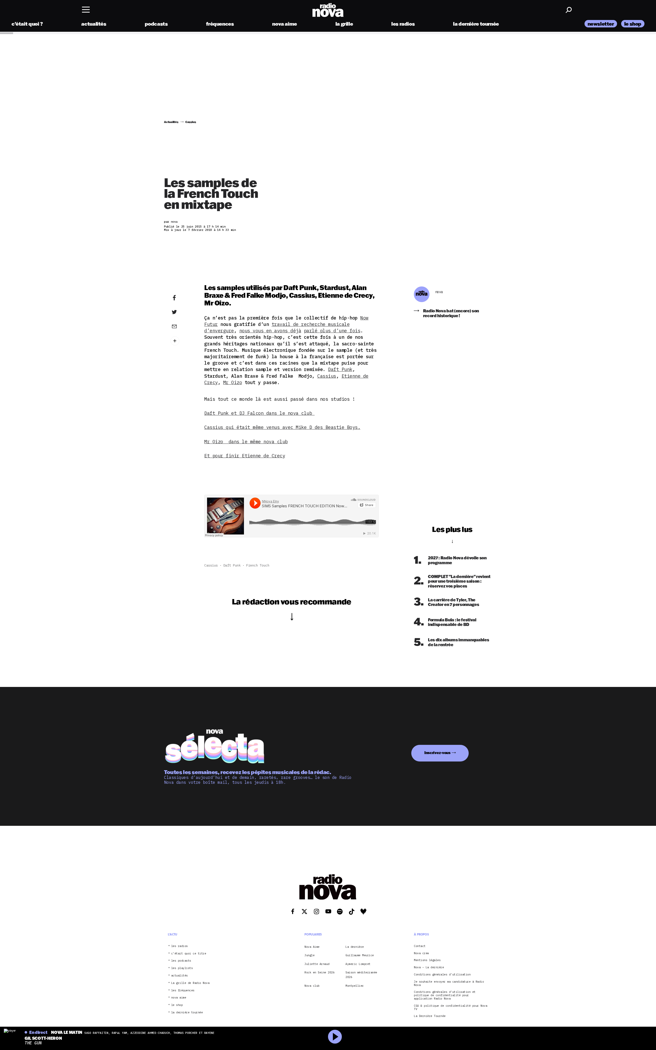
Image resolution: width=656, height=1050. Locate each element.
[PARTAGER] (182, 312)
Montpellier (354, 985)
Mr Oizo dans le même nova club (246, 442)
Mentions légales (427, 960)
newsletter (601, 23)
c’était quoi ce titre (188, 953)
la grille (344, 23)
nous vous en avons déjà (270, 331)
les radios (403, 23)
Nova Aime (312, 947)
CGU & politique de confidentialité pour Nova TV (450, 1007)
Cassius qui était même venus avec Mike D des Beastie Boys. (282, 427)
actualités (93, 23)
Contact (420, 946)
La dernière (354, 947)
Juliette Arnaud (317, 964)
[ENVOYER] (182, 326)
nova (439, 292)
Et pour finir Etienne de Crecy (244, 456)
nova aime (284, 23)
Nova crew (421, 953)
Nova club (312, 985)
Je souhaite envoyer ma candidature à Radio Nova (449, 983)
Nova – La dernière (429, 967)
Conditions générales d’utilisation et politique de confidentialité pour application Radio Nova (445, 995)
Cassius (326, 376)
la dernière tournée (476, 23)
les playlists (182, 968)
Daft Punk (340, 369)
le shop (632, 23)
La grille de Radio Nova (190, 983)
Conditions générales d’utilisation (442, 974)
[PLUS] (182, 340)
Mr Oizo (232, 382)
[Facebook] (182, 298)
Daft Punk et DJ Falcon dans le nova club (259, 413)
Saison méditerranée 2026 (361, 975)
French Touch (257, 565)
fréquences (220, 23)
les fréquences (182, 990)
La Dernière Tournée (430, 1016)
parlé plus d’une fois (332, 331)
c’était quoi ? (27, 23)
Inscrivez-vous (437, 752)
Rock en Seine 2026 (319, 972)
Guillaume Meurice (359, 955)
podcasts (156, 23)
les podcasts (181, 960)
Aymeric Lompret (358, 964)
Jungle (309, 955)
